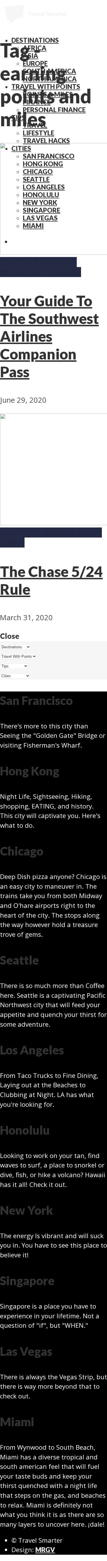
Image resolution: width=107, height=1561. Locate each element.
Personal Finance (54, 110)
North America (24, 262)
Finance (12, 532)
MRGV (45, 1550)
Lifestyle (38, 133)
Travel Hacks (46, 141)
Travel (27, 272)
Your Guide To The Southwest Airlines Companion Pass (49, 336)
